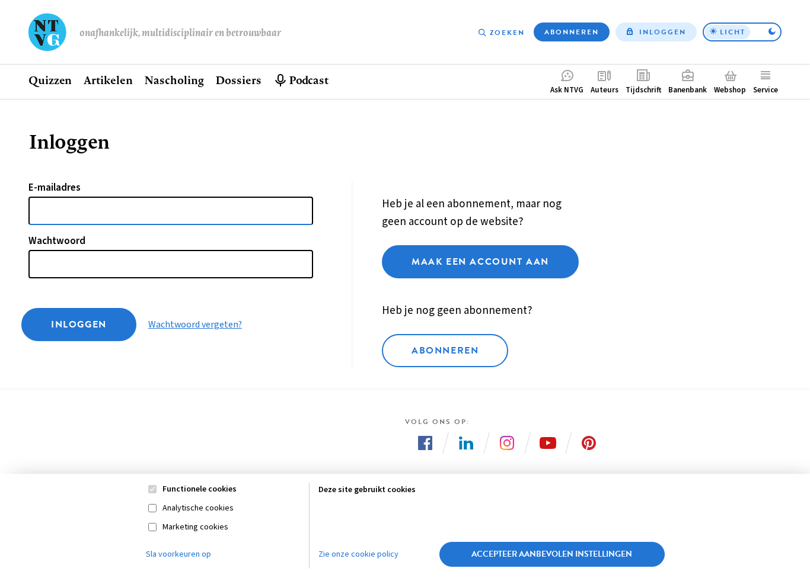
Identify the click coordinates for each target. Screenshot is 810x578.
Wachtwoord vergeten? (195, 324)
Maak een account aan (480, 262)
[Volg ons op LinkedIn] (466, 443)
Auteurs (604, 90)
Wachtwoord (56, 241)
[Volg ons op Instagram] (507, 443)
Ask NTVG (566, 90)
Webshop (730, 90)
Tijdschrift (643, 90)
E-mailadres (54, 187)
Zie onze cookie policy (358, 554)
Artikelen (108, 80)
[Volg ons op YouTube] (548, 443)
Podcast (309, 80)
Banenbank (687, 90)
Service (765, 90)
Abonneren (571, 32)
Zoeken (507, 32)
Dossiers (238, 80)
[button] (742, 32)
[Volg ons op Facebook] (425, 443)
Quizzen (50, 80)
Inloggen (662, 32)
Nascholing (173, 80)
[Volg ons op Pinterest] (589, 443)
